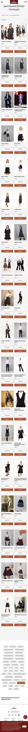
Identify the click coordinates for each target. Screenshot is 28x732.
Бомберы (10, 685)
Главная (2, 15)
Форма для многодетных (7, 679)
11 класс (9, 673)
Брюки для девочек (19, 652)
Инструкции (4, 730)
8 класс (16, 670)
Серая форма (21, 661)
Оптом (6, 646)
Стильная (23, 679)
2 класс (5, 667)
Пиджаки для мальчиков (8, 658)
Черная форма (6, 664)
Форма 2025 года (9, 676)
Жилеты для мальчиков (8, 655)
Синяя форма (13, 661)
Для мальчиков (12, 646)
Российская (16, 679)
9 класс (22, 670)
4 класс (16, 667)
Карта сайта (20, 720)
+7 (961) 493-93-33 (14, 711)
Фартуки (16, 685)
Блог (19, 718)
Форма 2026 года (18, 676)
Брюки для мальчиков (9, 652)
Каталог (6, 15)
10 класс (3, 673)
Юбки (10, 688)
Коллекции (6, 718)
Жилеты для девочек (19, 655)
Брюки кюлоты (12, 682)
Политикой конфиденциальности (8, 725)
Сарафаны (16, 688)
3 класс (11, 667)
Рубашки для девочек (19, 649)
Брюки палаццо (21, 682)
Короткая (5, 682)
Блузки (22, 685)
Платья (5, 685)
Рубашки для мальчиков (8, 649)
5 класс (22, 667)
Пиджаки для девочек (19, 658)
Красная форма (15, 664)
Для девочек (20, 646)
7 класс (11, 670)
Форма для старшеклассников (19, 673)
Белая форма (6, 661)
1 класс (22, 664)
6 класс (5, 670)
